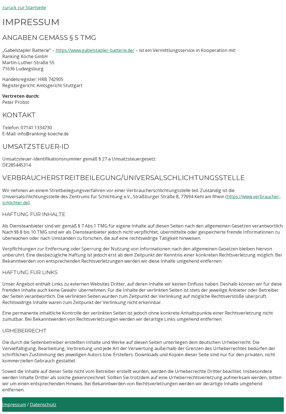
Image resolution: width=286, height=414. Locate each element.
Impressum (14, 404)
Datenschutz (43, 404)
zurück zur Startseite (24, 7)
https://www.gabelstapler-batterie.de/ (95, 50)
